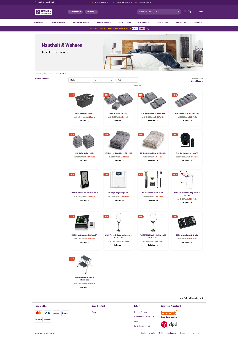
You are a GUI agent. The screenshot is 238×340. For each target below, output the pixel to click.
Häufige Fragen (140, 312)
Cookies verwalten (148, 333)
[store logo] (47, 12)
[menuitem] (58, 22)
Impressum (197, 333)
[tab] (79, 80)
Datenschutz (185, 333)
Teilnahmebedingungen (168, 333)
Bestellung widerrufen (143, 326)
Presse (95, 312)
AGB (136, 321)
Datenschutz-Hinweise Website (146, 317)
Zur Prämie (83, 121)
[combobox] (159, 12)
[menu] (119, 22)
